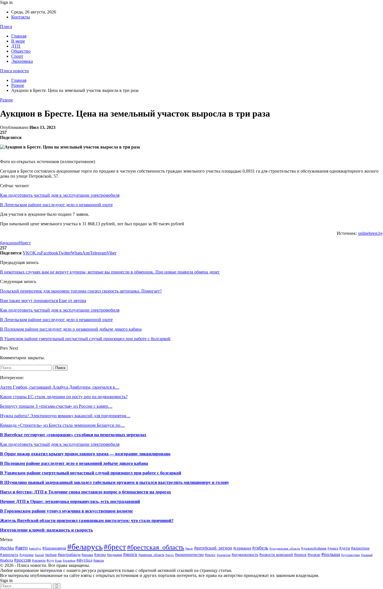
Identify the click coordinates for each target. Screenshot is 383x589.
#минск (130, 554)
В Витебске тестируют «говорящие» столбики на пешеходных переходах (73, 434)
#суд (50, 560)
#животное (360, 548)
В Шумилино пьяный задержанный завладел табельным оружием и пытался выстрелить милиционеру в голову (114, 482)
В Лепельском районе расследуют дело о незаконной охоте (56, 204)
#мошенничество (189, 554)
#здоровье (26, 555)
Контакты (20, 17)
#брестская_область (155, 547)
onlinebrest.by (370, 233)
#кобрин (51, 555)
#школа (98, 560)
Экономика (22, 61)
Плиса (6, 26)
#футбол (84, 560)
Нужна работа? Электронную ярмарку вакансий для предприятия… (65, 415)
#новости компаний (276, 555)
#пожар (314, 555)
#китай (39, 554)
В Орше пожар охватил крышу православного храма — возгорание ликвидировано (85, 453)
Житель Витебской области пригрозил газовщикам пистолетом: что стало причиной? (87, 520)
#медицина (114, 555)
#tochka (7, 548)
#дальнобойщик (313, 548)
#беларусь (85, 546)
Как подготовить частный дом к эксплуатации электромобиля (59, 195)
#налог (210, 555)
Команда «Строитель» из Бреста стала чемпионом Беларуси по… (62, 425)
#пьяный (367, 554)
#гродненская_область (284, 548)
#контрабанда (69, 554)
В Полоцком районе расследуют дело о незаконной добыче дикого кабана (74, 463)
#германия (242, 548)
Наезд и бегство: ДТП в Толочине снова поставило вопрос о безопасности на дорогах (85, 492)
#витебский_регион (213, 548)
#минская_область (151, 555)
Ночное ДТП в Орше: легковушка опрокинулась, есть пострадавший (70, 501)
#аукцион (9, 242)
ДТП (15, 46)
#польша (330, 554)
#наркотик (223, 554)
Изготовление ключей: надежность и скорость (46, 530)
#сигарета (38, 560)
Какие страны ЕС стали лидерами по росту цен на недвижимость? (64, 396)
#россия (22, 560)
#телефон (69, 560)
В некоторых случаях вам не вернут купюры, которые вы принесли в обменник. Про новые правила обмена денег (110, 272)
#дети (344, 548)
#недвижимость (245, 555)
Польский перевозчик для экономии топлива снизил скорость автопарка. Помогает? (81, 291)
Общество (21, 51)
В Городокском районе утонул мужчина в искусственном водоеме (66, 511)
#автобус (35, 548)
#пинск (300, 555)
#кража (87, 555)
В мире (18, 41)
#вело (189, 548)
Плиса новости (14, 70)
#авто (21, 548)
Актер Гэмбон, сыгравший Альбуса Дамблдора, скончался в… (59, 387)
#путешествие (350, 554)
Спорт (17, 56)
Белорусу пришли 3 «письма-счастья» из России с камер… (56, 406)
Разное (6, 100)
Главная (18, 36)
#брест (24, 242)
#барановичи (54, 548)
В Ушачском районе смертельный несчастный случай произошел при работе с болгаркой (90, 472)
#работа (6, 560)
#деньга (332, 548)
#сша (58, 560)
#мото (169, 554)
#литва (100, 554)
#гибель (260, 548)
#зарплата (9, 554)
